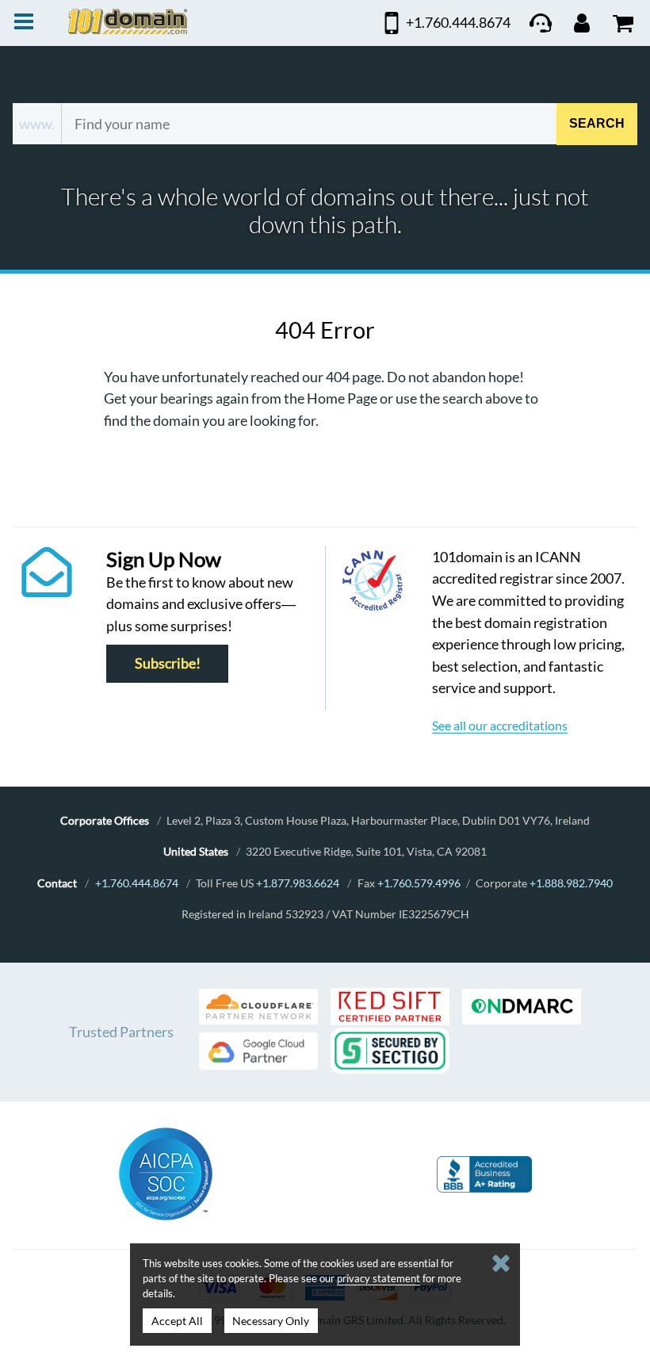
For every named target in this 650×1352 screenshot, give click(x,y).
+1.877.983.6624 (297, 883)
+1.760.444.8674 (136, 883)
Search (597, 123)
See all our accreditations (500, 725)
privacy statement (378, 1278)
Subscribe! (168, 664)
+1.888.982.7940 (571, 883)
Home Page (342, 398)
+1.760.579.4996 (419, 883)
